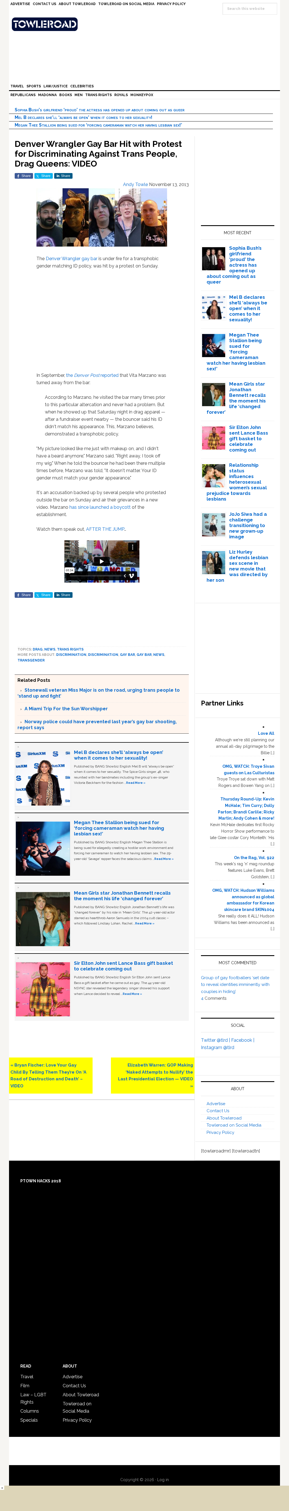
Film (24, 1385)
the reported (92, 375)
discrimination (103, 655)
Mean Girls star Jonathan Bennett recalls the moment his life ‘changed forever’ (122, 895)
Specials (29, 1420)
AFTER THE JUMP (105, 529)
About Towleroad (224, 1118)
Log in (163, 1479)
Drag (38, 649)
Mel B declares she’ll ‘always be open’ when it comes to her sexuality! (83, 117)
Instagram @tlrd (217, 1047)
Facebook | (242, 1040)
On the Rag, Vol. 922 (254, 857)
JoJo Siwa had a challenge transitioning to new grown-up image (248, 525)
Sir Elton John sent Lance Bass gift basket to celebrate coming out (123, 966)
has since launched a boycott (99, 507)
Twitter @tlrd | (216, 1040)
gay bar (89, 258)
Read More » (135, 782)
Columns (29, 1411)
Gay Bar (144, 655)
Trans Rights (70, 649)
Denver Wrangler (63, 258)
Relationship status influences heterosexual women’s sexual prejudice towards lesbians (237, 482)
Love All (266, 733)
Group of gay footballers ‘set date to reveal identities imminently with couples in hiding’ (235, 984)
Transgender (31, 660)
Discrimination (71, 655)
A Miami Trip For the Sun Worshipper (66, 708)
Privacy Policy (220, 1132)
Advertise (216, 1103)
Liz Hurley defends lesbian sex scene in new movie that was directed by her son (237, 566)
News (49, 649)
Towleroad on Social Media (234, 1125)
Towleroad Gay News (146, 24)
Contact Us (218, 1110)
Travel (26, 1376)
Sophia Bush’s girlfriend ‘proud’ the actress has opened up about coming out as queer (100, 109)
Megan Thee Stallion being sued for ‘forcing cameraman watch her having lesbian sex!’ (98, 125)
